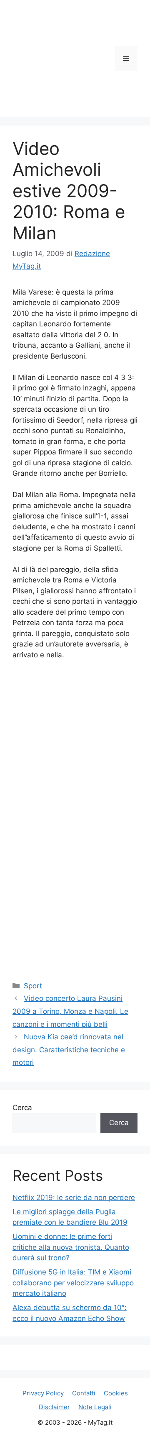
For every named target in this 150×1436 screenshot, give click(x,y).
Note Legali (95, 1407)
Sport (33, 986)
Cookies (116, 1393)
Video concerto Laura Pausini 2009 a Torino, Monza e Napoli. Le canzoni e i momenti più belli (70, 1011)
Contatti (83, 1393)
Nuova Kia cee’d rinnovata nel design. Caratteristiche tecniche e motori (68, 1050)
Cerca (22, 1107)
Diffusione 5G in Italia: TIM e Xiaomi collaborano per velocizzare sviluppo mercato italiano (73, 1283)
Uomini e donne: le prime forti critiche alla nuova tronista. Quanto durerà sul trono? (70, 1247)
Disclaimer (54, 1407)
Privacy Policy (43, 1393)
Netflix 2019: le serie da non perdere (73, 1197)
